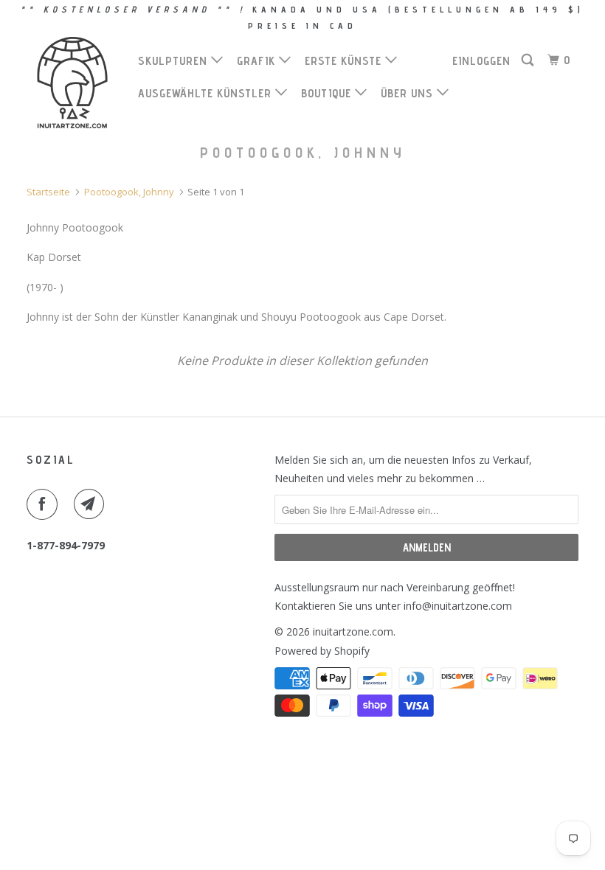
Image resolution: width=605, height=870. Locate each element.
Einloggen (481, 61)
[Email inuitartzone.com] (92, 504)
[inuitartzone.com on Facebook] (45, 504)
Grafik (258, 61)
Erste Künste (345, 61)
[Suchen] (529, 60)
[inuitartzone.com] (72, 82)
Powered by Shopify (322, 651)
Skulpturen (174, 61)
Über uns (409, 93)
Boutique (328, 93)
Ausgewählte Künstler (206, 93)
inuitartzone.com (353, 631)
